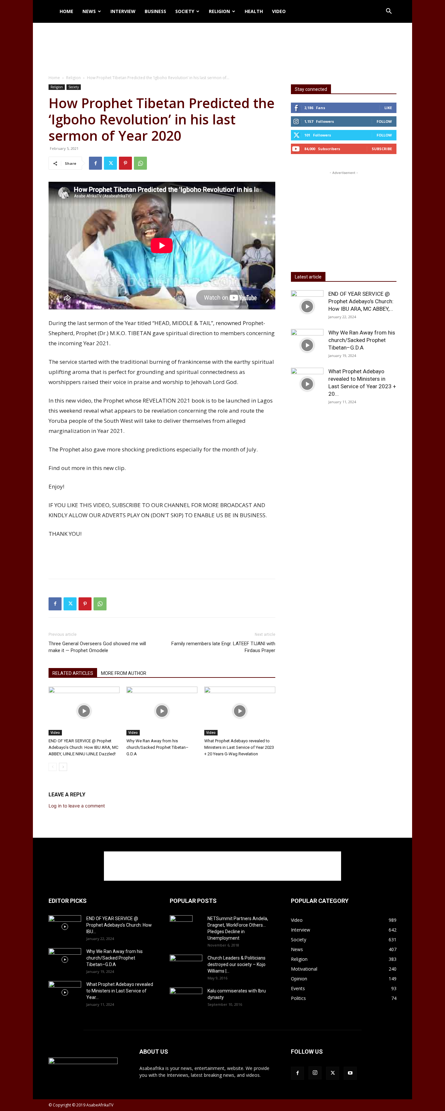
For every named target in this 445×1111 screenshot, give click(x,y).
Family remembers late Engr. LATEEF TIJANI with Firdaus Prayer (223, 647)
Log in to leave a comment (77, 805)
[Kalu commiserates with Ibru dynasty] (186, 998)
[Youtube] (350, 1073)
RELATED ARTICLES (72, 673)
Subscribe (382, 148)
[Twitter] (110, 163)
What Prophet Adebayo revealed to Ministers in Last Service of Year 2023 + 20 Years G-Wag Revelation (239, 747)
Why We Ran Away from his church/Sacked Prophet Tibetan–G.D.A (157, 747)
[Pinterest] (125, 163)
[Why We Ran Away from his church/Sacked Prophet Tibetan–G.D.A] (161, 711)
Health (254, 11)
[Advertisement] (222, 45)
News (89, 11)
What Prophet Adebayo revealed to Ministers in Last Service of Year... (119, 991)
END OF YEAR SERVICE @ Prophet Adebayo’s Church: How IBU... (119, 925)
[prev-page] (53, 767)
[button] (388, 12)
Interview (123, 11)
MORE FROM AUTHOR (123, 673)
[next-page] (63, 767)
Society (184, 11)
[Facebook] (95, 163)
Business (155, 11)
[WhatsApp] (140, 163)
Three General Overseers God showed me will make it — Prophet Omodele (97, 647)
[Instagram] (315, 1072)
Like (388, 107)
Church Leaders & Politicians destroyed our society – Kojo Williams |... (237, 964)
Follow (384, 121)
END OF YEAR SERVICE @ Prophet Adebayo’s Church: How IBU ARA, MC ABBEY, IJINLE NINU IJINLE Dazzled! (83, 747)
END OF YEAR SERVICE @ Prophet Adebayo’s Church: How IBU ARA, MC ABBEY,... (361, 301)
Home (66, 11)
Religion (219, 11)
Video (279, 11)
